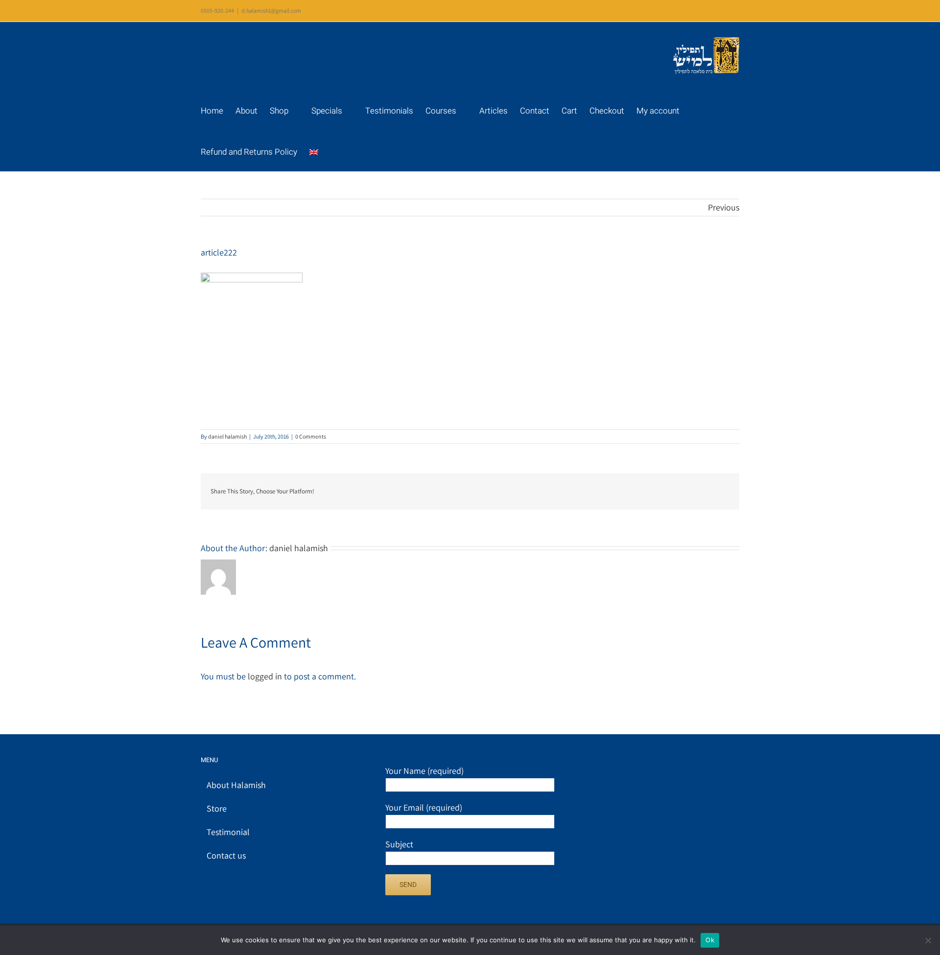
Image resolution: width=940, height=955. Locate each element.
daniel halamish (227, 436)
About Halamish (236, 785)
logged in (265, 676)
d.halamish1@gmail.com (271, 10)
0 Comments (310, 436)
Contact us (226, 855)
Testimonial (228, 832)
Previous (723, 207)
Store (217, 808)
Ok (709, 940)
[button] (363, 150)
